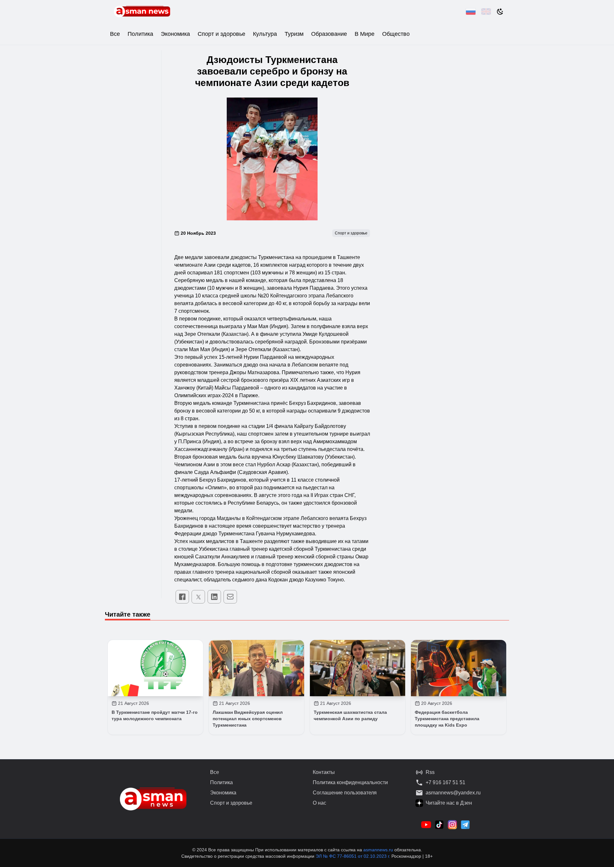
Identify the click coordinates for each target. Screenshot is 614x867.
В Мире (364, 34)
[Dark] (500, 11)
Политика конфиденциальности (350, 782)
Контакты (324, 772)
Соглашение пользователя (345, 792)
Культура (265, 34)
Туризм (294, 34)
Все (115, 34)
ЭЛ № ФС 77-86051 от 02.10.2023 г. (353, 856)
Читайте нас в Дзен (449, 803)
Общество (396, 34)
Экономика (175, 34)
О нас (319, 803)
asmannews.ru (378, 849)
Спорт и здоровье (221, 34)
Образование (329, 34)
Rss (430, 772)
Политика (140, 34)
